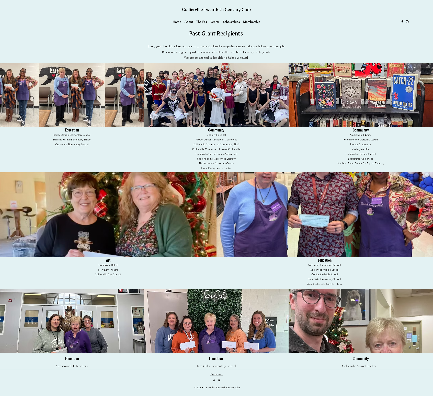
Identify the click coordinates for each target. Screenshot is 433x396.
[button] (189, 21)
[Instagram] (407, 21)
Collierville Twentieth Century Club (216, 9)
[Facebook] (402, 21)
